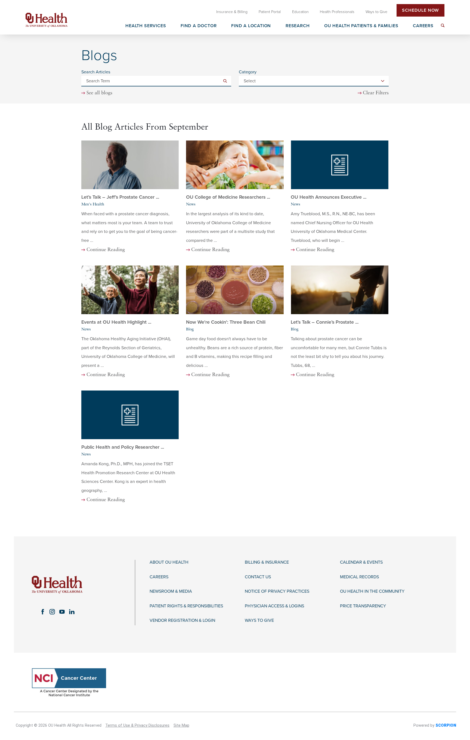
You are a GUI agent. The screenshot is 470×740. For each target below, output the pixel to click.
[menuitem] (442, 25)
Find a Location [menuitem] (251, 26)
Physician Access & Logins (274, 606)
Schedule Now (420, 10)
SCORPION (445, 725)
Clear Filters (376, 93)
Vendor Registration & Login (182, 620)
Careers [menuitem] (423, 26)
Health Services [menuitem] (145, 26)
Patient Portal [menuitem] (270, 12)
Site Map (181, 725)
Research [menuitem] (298, 26)
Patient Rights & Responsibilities (186, 606)
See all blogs (99, 93)
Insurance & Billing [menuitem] (232, 12)
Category (247, 72)
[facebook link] (42, 612)
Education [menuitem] (300, 12)
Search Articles (95, 72)
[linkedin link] (72, 612)
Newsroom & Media (171, 591)
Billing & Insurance (267, 562)
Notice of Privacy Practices (277, 591)
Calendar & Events (361, 562)
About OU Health (169, 562)
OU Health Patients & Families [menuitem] (361, 26)
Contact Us (258, 577)
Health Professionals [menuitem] (337, 12)
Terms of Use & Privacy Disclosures (137, 725)
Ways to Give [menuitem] (376, 12)
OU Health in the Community (372, 591)
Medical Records (359, 577)
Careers (159, 577)
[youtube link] (62, 612)
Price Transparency (363, 606)
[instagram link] (52, 612)
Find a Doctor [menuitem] (199, 26)
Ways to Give (259, 620)
